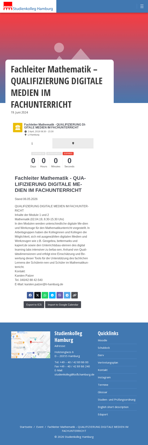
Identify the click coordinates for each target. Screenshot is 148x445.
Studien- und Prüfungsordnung (117, 399)
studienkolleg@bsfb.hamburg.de (74, 374)
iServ (101, 355)
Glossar (102, 392)
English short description (113, 407)
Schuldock (104, 347)
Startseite (26, 427)
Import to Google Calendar (63, 304)
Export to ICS (34, 304)
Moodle (102, 340)
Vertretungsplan (108, 362)
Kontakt (103, 370)
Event (39, 427)
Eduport (103, 414)
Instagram (104, 377)
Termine (103, 384)
